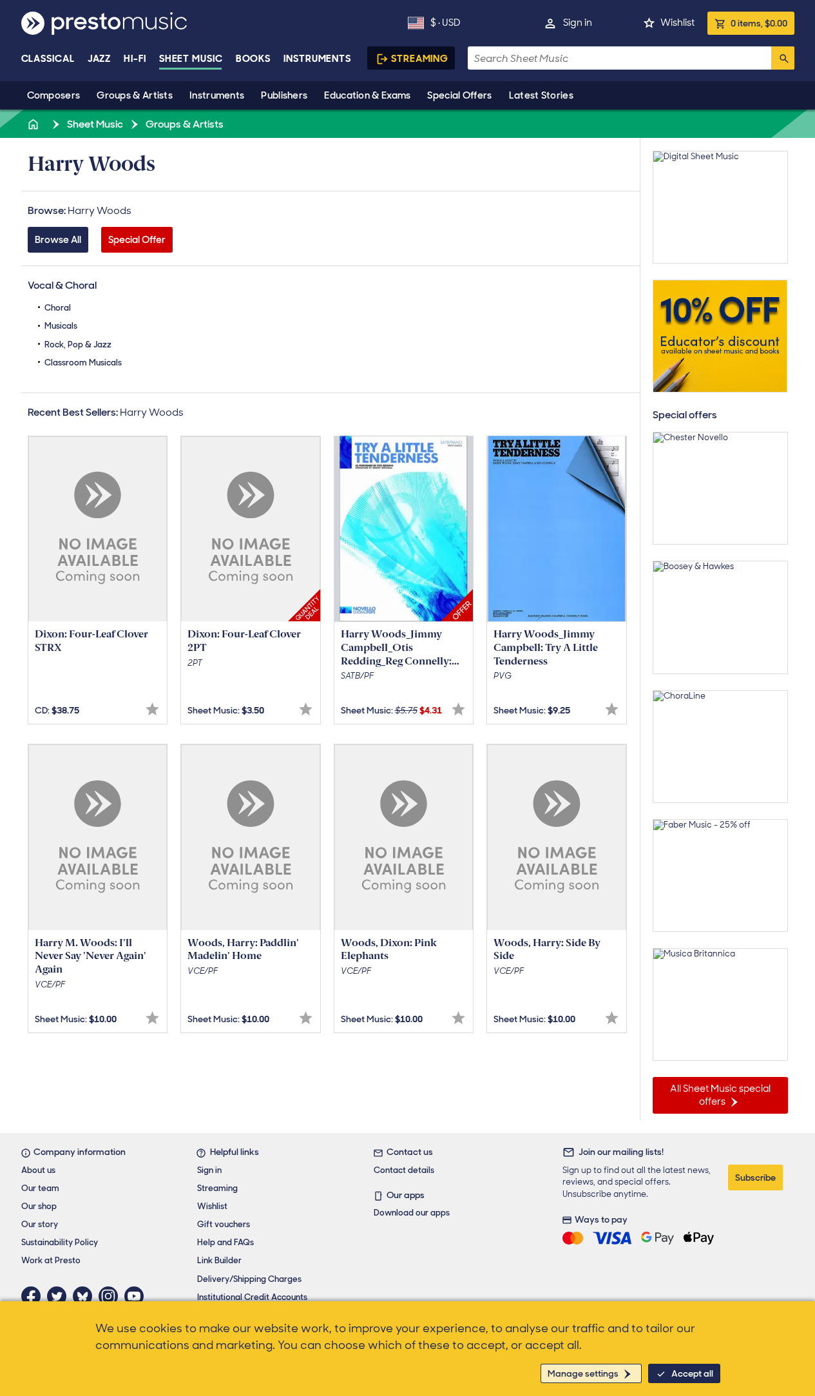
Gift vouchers (223, 1224)
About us (38, 1170)
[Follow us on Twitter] (60, 1296)
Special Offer (137, 239)
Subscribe (755, 1177)
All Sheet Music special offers (720, 1095)
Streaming (419, 58)
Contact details (404, 1170)
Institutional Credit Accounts (252, 1297)
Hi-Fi (135, 58)
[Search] (782, 58)
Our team (40, 1188)
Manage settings (583, 1373)
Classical (48, 58)
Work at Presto (51, 1260)
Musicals (60, 325)
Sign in (577, 22)
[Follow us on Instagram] (111, 1296)
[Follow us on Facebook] (34, 1296)
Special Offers (459, 95)
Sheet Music (191, 58)
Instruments (216, 95)
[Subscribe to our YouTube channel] (137, 1296)
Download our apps (412, 1212)
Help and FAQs (225, 1242)
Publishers (284, 95)
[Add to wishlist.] (152, 709)
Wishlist (677, 22)
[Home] (34, 124)
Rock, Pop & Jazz (77, 344)
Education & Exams (367, 95)
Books (253, 58)
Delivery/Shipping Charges (249, 1279)
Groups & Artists (135, 95)
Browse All (58, 239)
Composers (54, 95)
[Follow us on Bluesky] (86, 1296)
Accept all (692, 1373)
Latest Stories (541, 95)
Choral (57, 307)
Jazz (99, 58)
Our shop (39, 1206)
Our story (39, 1224)
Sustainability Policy (59, 1242)
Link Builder (219, 1260)
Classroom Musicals (83, 362)
